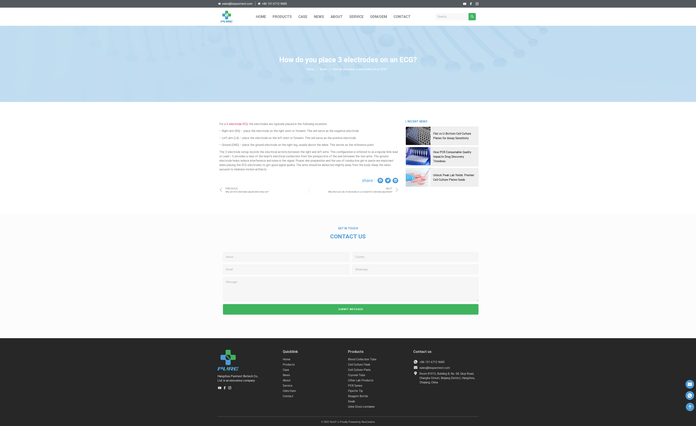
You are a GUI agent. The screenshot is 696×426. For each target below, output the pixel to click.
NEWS (319, 17)
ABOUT (337, 17)
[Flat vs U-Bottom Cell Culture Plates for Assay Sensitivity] (418, 136)
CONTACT (402, 17)
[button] (380, 180)
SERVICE (356, 17)
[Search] (472, 16)
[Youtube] (465, 4)
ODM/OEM (378, 17)
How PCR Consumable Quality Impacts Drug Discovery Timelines (452, 156)
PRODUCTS (282, 17)
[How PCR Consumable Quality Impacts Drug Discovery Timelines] (418, 156)
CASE (302, 17)
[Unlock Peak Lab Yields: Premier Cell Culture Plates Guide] (418, 177)
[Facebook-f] (471, 4)
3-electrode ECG (237, 124)
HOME (261, 17)
